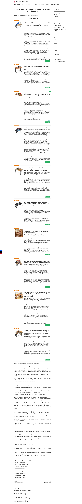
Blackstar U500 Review (58, 23)
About (55, 14)
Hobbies (56, 52)
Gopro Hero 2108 (57, 25)
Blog (22, 4)
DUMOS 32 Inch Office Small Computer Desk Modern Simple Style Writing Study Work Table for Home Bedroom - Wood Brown (36, 68)
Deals (26, 4)
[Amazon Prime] (49, 120)
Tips (55, 48)
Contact (56, 16)
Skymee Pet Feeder (58, 21)
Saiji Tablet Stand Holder (59, 27)
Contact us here (21, 455)
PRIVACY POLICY (58, 59)
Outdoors (57, 54)
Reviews (18, 4)
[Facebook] (1, 250)
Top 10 (33, 4)
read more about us (34, 455)
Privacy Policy (57, 13)
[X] (1, 252)
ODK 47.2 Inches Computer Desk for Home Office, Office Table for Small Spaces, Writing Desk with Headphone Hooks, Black (36, 128)
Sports (55, 50)
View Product (47, 87)
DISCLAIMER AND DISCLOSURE (55, 4)
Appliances (56, 47)
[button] (39, 4)
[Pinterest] (1, 253)
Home (15, 4)
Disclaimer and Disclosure (59, 11)
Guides (29, 4)
